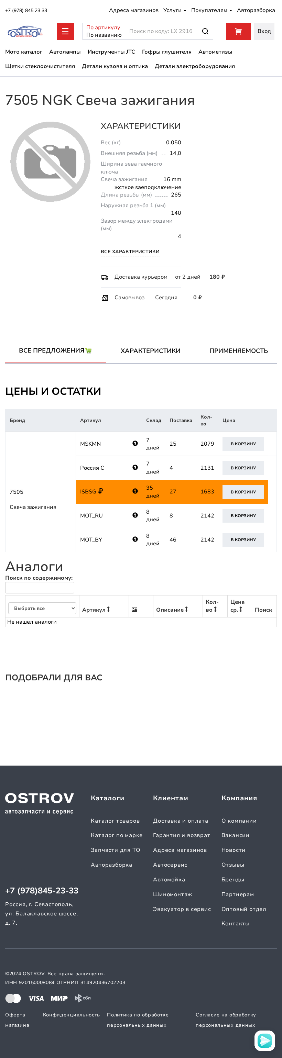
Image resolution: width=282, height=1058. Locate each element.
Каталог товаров (115, 821)
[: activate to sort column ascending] (141, 606)
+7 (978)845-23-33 (41, 890)
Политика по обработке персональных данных (138, 1020)
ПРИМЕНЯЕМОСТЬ (238, 351)
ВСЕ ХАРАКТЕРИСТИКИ (130, 251)
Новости (233, 850)
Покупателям (210, 10)
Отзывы (233, 865)
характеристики (151, 351)
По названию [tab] (100, 35)
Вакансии (235, 835)
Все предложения (52, 350)
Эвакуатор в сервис (182, 909)
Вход (264, 31)
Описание (170, 610)
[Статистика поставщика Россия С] (135, 468)
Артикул (94, 610)
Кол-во (212, 606)
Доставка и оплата (180, 821)
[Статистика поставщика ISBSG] (135, 491)
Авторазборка (256, 10)
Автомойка (169, 879)
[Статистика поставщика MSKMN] (135, 444)
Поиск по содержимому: (39, 578)
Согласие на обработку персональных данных (226, 1020)
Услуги (173, 10)
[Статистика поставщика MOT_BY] (135, 540)
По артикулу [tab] (100, 27)
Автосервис (170, 865)
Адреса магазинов (134, 10)
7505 (16, 492)
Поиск (263, 610)
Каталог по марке (117, 835)
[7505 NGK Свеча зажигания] (50, 162)
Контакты (235, 923)
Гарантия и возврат (181, 835)
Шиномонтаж (172, 894)
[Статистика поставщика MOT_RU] (135, 516)
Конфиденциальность (71, 1015)
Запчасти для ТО (115, 850)
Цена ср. (237, 606)
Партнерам (237, 894)
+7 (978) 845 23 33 (26, 10)
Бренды (233, 879)
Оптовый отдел (244, 909)
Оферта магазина (17, 1020)
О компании (239, 821)
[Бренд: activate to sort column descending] (42, 606)
